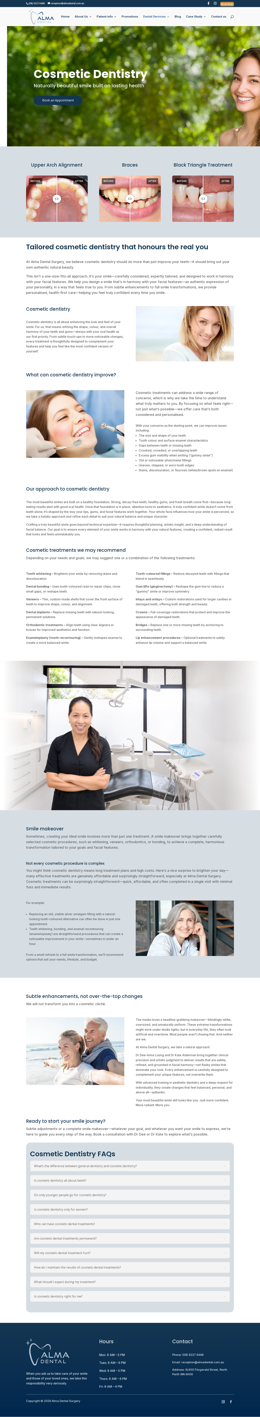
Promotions (130, 16)
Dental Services (154, 16)
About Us (81, 16)
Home (65, 16)
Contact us (218, 16)
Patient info (105, 16)
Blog (178, 16)
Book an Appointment (58, 100)
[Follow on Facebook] (231, 1402)
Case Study (194, 16)
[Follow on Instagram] (223, 1402)
